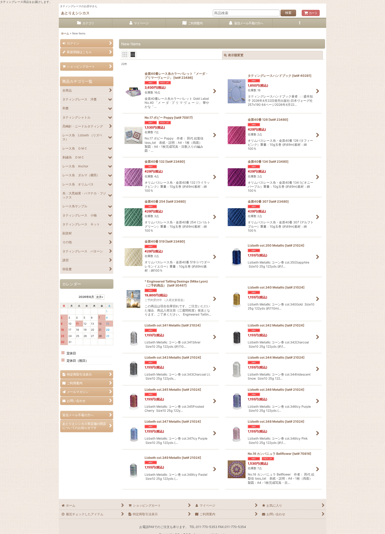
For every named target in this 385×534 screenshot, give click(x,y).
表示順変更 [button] (236, 55)
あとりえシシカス (75, 13)
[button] (299, 23)
